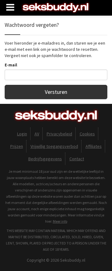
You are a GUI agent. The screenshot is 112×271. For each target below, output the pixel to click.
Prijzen (16, 146)
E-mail (11, 65)
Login (22, 134)
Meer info (60, 221)
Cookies (87, 134)
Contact (76, 159)
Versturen (56, 91)
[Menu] (10, 7)
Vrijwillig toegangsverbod (54, 146)
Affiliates (94, 146)
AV (37, 134)
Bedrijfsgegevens (45, 159)
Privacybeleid (59, 134)
